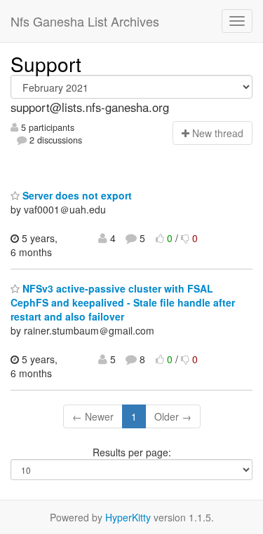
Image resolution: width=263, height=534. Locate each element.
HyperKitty (128, 517)
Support (46, 64)
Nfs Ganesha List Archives (85, 21)
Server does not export (76, 195)
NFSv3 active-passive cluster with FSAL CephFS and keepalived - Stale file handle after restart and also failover (123, 302)
